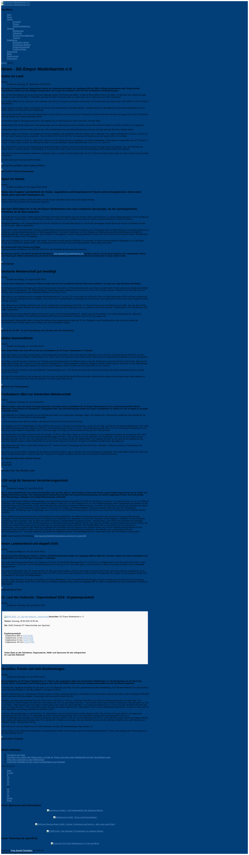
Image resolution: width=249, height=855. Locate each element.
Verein (10, 19)
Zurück (10, 773)
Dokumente (12, 51)
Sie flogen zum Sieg (16, 755)
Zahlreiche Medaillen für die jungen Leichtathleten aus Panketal (36, 762)
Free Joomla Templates (21, 850)
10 (8, 777)
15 (8, 789)
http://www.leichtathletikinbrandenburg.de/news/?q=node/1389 (60, 536)
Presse (16, 24)
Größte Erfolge (19, 49)
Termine (10, 28)
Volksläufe (17, 33)
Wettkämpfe (18, 31)
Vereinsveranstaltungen (23, 35)
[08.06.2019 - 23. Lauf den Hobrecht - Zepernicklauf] (26, 617)
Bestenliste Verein (21, 42)
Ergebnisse (12, 40)
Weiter (10, 798)
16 (8, 791)
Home (4, 63)
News (9, 17)
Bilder (9, 54)
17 (8, 793)
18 (8, 796)
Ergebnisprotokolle (21, 47)
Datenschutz (12, 56)
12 (8, 782)
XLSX (25, 636)
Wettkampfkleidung (21, 26)
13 (8, 784)
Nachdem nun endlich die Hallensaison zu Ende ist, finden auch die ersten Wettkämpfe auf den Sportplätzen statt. (59, 757)
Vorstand (17, 21)
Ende (9, 800)
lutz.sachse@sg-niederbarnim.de (68, 254)
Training (16, 38)
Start (9, 15)
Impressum (12, 58)
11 (8, 780)
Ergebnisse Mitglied (22, 45)
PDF (31, 636)
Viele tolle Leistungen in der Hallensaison (25, 759)
